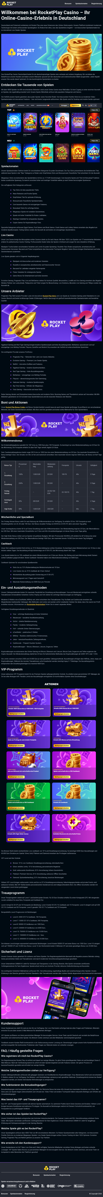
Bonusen (68, 4)
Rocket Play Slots (49, 296)
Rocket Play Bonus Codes (15, 407)
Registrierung (96, 4)
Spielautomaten (81, 4)
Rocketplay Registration (36, 604)
